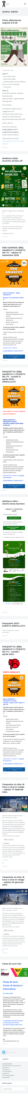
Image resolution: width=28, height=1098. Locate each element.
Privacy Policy (6, 1077)
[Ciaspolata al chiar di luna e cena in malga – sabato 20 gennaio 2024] (14, 897)
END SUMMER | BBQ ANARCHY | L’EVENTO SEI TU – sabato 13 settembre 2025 (13, 251)
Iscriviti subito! (9, 839)
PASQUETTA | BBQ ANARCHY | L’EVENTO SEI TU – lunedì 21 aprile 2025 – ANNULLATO (13, 376)
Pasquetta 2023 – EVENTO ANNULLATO (13, 624)
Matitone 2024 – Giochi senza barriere (13, 502)
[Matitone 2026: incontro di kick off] (14, 186)
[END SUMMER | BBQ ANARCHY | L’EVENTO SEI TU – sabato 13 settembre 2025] (14, 273)
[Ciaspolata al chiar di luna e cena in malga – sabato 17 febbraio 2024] (14, 804)
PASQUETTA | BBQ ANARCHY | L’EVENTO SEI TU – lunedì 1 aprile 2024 (13, 650)
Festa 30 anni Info (11, 964)
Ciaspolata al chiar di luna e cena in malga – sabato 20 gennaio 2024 (13, 881)
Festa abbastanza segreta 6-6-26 (11, 21)
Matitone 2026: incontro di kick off (12, 159)
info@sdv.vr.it (10, 609)
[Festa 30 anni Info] (14, 972)
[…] (3, 863)
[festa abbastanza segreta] (14, 47)
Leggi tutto (5, 859)
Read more (5, 147)
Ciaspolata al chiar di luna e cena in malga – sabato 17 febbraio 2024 (13, 788)
